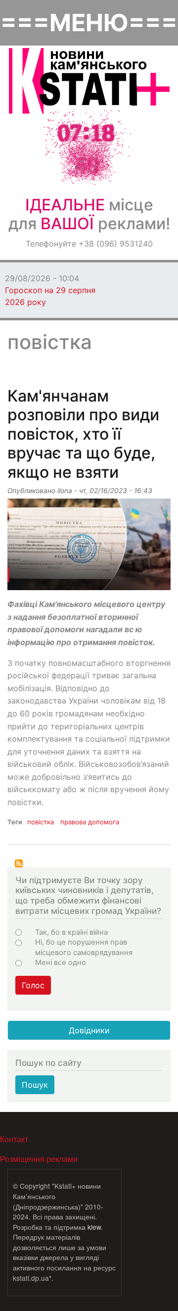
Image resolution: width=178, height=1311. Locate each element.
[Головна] (89, 81)
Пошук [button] (35, 1085)
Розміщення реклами (39, 1158)
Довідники (89, 1030)
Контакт (14, 1139)
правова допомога (89, 822)
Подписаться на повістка (19, 863)
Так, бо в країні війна (71, 932)
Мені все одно (60, 962)
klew (94, 1227)
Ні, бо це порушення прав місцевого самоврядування (84, 947)
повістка (40, 822)
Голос (33, 985)
